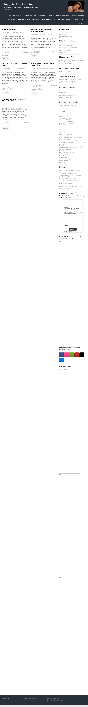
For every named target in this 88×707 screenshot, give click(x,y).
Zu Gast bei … (63, 162)
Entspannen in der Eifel (65, 97)
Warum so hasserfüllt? (9, 29)
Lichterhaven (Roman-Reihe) (8, 53)
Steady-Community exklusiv (66, 37)
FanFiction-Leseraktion (65, 185)
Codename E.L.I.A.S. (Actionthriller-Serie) (70, 107)
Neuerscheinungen (38, 89)
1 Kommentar (26, 122)
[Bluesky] (61, 360)
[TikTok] (81, 354)
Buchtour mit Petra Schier (66, 36)
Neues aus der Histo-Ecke (66, 44)
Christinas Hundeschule (65, 63)
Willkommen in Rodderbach (66, 90)
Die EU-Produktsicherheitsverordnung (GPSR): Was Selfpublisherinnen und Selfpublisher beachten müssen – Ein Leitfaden (72, 147)
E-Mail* (65, 201)
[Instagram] (66, 354)
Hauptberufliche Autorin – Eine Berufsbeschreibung (41, 30)
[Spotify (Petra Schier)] (71, 354)
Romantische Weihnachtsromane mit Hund (70, 79)
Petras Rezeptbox (64, 150)
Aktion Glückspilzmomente (66, 183)
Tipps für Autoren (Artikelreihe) (67, 136)
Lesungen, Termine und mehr (66, 123)
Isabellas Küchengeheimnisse (66, 95)
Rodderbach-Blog (63, 92)
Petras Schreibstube (64, 34)
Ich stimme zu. (67, 225)
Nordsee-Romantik (64, 62)
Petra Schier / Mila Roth (19, 4)
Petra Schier (19, 32)
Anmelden (72, 229)
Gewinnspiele (62, 124)
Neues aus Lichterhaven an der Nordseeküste (71, 60)
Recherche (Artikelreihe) (65, 50)
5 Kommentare (54, 51)
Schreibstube (5, 55)
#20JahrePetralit (63, 132)
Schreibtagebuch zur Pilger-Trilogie (68, 47)
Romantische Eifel (64, 94)
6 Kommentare (25, 52)
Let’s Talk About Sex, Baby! (66, 134)
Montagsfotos (63, 157)
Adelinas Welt (62, 52)
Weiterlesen (5, 58)
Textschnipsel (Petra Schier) (66, 118)
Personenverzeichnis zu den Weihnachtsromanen (72, 82)
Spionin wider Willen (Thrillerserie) (68, 105)
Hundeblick (62, 155)
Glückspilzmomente (64, 160)
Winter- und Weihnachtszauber (67, 81)
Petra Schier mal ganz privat (66, 152)
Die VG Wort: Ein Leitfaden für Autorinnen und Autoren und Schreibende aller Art (71, 138)
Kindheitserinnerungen (65, 159)
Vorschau (61, 116)
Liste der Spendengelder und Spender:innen (71, 175)
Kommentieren (54, 85)
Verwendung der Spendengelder (68, 173)
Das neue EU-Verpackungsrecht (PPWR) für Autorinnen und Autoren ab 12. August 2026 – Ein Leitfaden (72, 142)
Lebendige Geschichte (65, 49)
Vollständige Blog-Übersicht (66, 33)
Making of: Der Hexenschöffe (67, 45)
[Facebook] (61, 354)
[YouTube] (76, 354)
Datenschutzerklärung (76, 216)
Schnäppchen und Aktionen (66, 121)
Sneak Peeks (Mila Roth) (65, 120)
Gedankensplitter (63, 154)
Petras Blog (6, 52)
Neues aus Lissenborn (65, 71)
